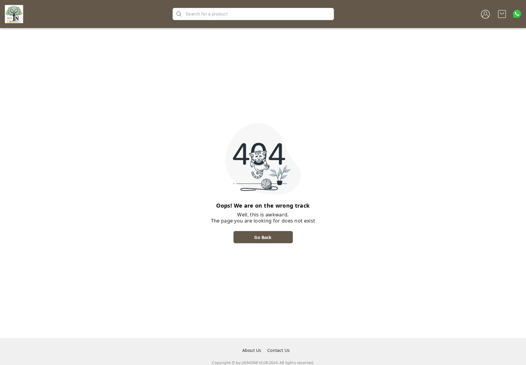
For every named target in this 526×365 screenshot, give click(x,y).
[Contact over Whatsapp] (517, 14)
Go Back (263, 237)
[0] (502, 14)
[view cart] (502, 14)
